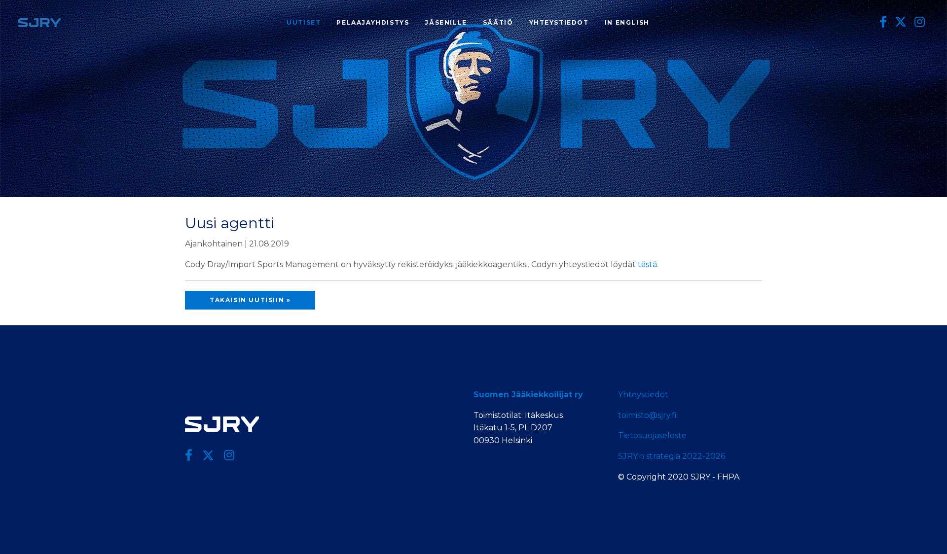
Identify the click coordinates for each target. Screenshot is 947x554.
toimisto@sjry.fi (647, 415)
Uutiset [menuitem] (304, 22)
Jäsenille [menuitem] (446, 22)
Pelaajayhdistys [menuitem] (372, 22)
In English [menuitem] (627, 22)
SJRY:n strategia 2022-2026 (671, 456)
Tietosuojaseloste (652, 435)
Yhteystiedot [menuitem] (559, 22)
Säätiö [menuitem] (498, 22)
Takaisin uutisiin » (250, 300)
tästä (647, 264)
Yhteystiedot (643, 394)
